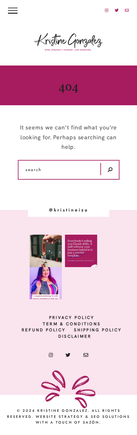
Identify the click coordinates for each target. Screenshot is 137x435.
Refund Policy (44, 330)
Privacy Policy (72, 317)
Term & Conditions (72, 324)
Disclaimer (75, 336)
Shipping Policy (98, 330)
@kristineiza (68, 210)
